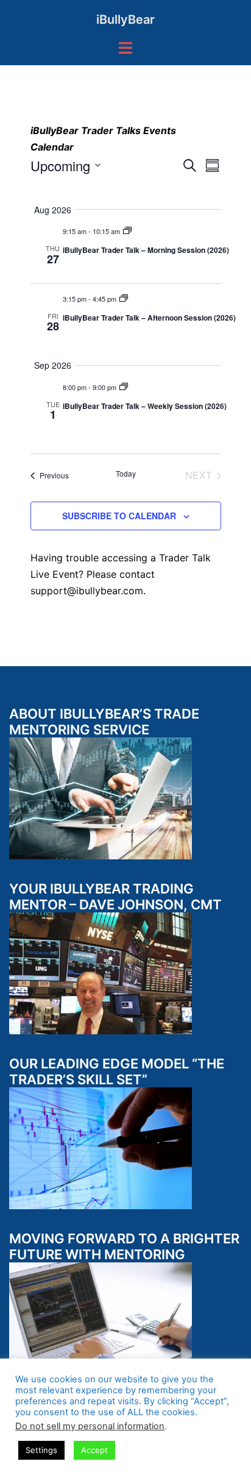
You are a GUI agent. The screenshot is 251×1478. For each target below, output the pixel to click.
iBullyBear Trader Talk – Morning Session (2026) (146, 249)
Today (126, 473)
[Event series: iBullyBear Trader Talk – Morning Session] (127, 231)
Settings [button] (41, 1450)
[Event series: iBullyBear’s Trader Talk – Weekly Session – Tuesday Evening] (123, 387)
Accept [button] (94, 1450)
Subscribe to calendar (119, 516)
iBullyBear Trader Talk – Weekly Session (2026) (145, 405)
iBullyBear (125, 19)
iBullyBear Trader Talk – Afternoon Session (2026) (149, 317)
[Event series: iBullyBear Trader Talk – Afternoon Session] (123, 299)
